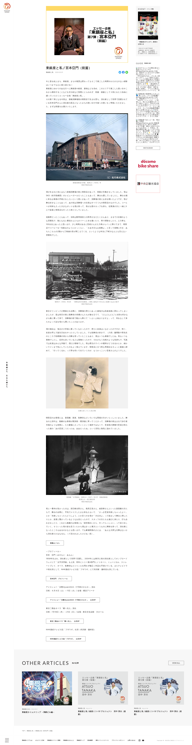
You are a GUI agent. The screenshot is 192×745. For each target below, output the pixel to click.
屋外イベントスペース (102, 740)
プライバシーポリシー (118, 740)
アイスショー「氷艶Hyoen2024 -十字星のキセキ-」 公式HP (73, 600)
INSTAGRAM (148, 148)
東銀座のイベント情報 (53, 740)
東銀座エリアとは (27, 740)
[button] (7, 740)
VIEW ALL (176, 663)
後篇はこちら (55, 543)
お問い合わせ (132, 740)
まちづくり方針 (39, 740)
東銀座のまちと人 (68, 740)
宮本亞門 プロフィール (59, 579)
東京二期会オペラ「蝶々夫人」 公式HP (65, 621)
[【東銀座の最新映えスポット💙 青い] (148, 105)
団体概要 (90, 740)
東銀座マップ (81, 740)
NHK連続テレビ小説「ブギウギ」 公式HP (65, 639)
